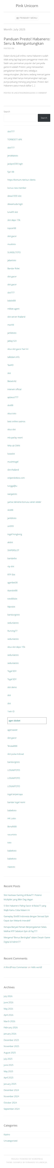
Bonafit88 (12, 826)
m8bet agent (13, 308)
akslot (10, 542)
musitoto (11, 244)
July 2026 (8, 996)
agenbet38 (12, 582)
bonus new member (16, 187)
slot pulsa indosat (15, 754)
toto (9, 842)
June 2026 (8, 1002)
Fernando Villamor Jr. (36, 1162)
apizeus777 (12, 397)
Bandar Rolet (13, 268)
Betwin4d (11, 381)
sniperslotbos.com (16, 477)
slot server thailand (16, 316)
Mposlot (11, 606)
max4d (10, 324)
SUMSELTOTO (13, 252)
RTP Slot (11, 574)
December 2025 (11, 1040)
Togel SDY (11, 671)
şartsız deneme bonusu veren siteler (24, 502)
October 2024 (10, 1102)
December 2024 (11, 1090)
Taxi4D (10, 365)
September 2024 (12, 1108)
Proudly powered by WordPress (27, 1159)
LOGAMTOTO (13, 770)
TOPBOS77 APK (14, 139)
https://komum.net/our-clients (21, 179)
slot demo (12, 687)
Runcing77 (12, 630)
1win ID (11, 711)
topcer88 (11, 228)
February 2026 (11, 1027)
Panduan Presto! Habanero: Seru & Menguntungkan (27, 41)
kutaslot (11, 453)
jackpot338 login (15, 163)
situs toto (11, 413)
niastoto (11, 866)
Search (7, 111)
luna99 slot (12, 212)
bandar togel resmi (16, 802)
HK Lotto (11, 818)
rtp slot (10, 566)
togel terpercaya (15, 794)
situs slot (11, 429)
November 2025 (11, 1046)
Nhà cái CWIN (13, 445)
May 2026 (8, 1008)
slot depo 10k (13, 220)
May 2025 (8, 1071)
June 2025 (8, 1065)
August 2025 (10, 1052)
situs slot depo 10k (16, 647)
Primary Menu (29, 17)
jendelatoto (12, 155)
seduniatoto (13, 622)
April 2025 (8, 1077)
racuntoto (12, 834)
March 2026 (9, 1021)
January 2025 (10, 1083)
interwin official (14, 389)
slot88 (10, 405)
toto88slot (12, 598)
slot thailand (13, 469)
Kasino (7, 1134)
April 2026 (8, 1015)
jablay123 (11, 340)
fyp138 (10, 171)
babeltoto (11, 810)
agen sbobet (14, 720)
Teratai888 (12, 746)
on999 (10, 526)
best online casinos (16, 421)
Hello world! (36, 967)
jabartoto (11, 260)
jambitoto (11, 332)
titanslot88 (12, 590)
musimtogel (12, 461)
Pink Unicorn (27, 5)
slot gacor (12, 236)
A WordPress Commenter (15, 967)
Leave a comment (38, 93)
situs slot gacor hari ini (17, 349)
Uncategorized (21, 93)
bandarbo (12, 558)
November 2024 (11, 1096)
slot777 (11, 131)
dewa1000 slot (14, 195)
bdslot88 (11, 300)
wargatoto (12, 494)
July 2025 (8, 1058)
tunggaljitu (12, 485)
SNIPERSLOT (13, 550)
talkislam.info (13, 357)
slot (9, 373)
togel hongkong (14, 534)
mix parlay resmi (15, 437)
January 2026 (10, 1033)
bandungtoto (13, 614)
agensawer (12, 729)
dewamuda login (15, 204)
